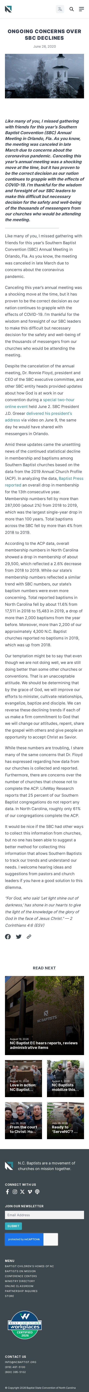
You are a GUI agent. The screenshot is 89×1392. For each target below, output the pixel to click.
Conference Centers (21, 1276)
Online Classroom (19, 1286)
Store (9, 1296)
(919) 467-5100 (15, 1367)
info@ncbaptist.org (20, 1362)
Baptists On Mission (20, 1271)
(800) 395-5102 (15, 1372)
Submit (13, 1226)
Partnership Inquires (21, 1291)
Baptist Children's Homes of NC (29, 1266)
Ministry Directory (20, 1281)
